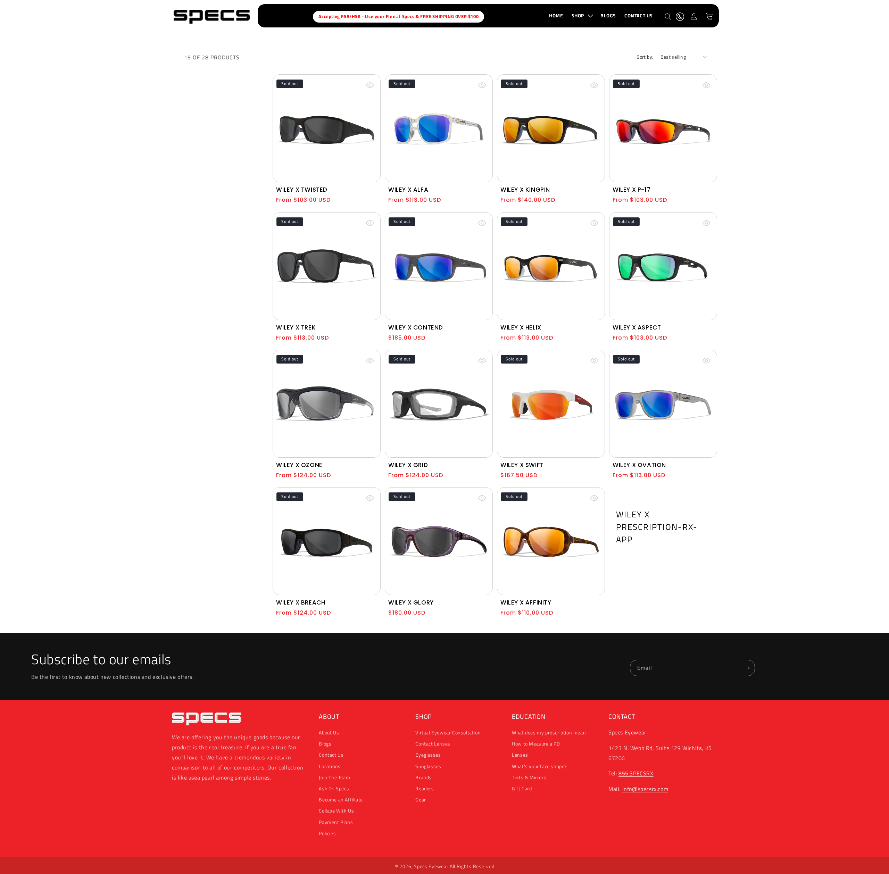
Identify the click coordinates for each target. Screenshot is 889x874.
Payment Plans (336, 822)
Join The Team (334, 777)
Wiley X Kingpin (525, 189)
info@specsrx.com (645, 789)
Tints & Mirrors (529, 777)
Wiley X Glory (411, 602)
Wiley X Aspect (637, 327)
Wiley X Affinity (525, 602)
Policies (327, 833)
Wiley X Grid (408, 465)
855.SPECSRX (636, 773)
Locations (329, 766)
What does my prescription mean (549, 732)
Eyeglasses (428, 755)
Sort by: (645, 56)
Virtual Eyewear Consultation (448, 732)
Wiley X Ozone (299, 465)
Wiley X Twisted (301, 189)
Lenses (520, 755)
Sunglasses (428, 766)
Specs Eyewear (431, 866)
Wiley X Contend (415, 327)
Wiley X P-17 (631, 189)
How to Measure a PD (536, 744)
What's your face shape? (539, 766)
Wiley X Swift (522, 465)
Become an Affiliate (341, 799)
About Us (329, 732)
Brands (423, 777)
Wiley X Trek (296, 327)
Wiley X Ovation (639, 465)
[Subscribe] (747, 668)
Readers (424, 788)
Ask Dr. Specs (334, 788)
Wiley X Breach (300, 602)
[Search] (668, 16)
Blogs (325, 744)
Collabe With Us (336, 811)
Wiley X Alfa (408, 189)
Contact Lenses (432, 744)
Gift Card (522, 788)
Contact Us (331, 755)
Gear (420, 799)
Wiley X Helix (520, 327)
